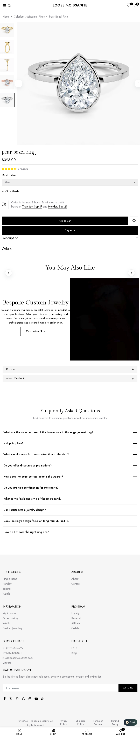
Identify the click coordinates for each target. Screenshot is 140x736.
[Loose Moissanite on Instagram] (30, 699)
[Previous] (18, 83)
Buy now (70, 230)
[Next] (131, 272)
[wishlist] (129, 5)
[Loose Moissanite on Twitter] (11, 699)
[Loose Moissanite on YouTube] (36, 699)
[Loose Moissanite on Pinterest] (17, 699)
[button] (9, 169)
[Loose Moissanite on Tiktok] (42, 699)
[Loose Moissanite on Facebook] (4, 699)
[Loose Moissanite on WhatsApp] (23, 699)
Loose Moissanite (70, 5)
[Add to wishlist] (134, 221)
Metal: (9, 175)
